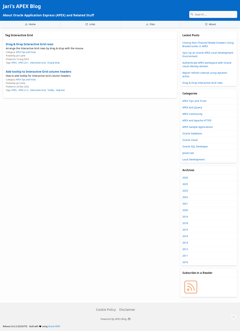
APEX (14, 62)
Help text (60, 90)
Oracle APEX (54, 326)
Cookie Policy (106, 309)
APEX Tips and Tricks (26, 52)
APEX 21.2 (23, 90)
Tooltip (50, 90)
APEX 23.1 (23, 62)
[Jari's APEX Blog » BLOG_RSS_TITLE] (190, 287)
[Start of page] (233, 316)
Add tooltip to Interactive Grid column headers (38, 72)
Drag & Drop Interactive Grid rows (29, 44)
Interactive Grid (38, 62)
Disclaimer (127, 309)
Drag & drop (53, 62)
